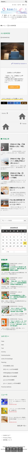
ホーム (4, 25)
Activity (3, 352)
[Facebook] (11, 103)
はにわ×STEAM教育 (8, 380)
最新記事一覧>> (21, 425)
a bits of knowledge (7, 358)
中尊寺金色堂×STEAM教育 (10, 373)
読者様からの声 (14, 87)
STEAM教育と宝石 (8, 366)
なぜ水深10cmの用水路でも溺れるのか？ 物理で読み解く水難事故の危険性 (18, 268)
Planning (3, 362)
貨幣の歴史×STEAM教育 (10, 376)
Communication (5, 355)
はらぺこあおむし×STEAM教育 (12, 383)
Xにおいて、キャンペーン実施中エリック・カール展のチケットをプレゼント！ (17, 401)
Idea (2, 344)
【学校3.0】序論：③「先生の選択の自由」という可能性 (17, 175)
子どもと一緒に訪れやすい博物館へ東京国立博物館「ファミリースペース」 (17, 419)
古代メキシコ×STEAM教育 (10, 369)
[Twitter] (4, 103)
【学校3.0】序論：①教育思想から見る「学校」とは (17, 146)
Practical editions (6, 387)
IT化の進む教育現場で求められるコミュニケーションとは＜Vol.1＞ (17, 202)
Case (2, 341)
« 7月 (7, 251)
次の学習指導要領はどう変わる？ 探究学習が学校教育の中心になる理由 (18, 297)
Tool (2, 348)
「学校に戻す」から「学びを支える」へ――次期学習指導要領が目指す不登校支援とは (18, 283)
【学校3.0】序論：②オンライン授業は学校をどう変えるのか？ (17, 161)
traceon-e (23, 63)
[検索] (26, 1)
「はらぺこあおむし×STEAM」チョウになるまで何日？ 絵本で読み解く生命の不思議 (18, 310)
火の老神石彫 (12, 25)
